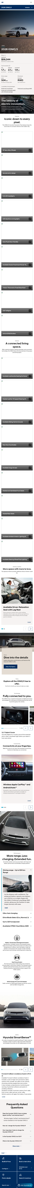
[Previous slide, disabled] (25, 629)
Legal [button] (6, 908)
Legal (29, 622)
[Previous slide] (26, 728)
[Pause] (31, 110)
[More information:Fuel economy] (9, 65)
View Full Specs (10, 667)
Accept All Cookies (17, 1185)
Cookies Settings (17, 1180)
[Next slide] (31, 728)
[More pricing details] (5, 55)
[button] (17, 871)
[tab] (2, 807)
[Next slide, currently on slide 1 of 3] (31, 807)
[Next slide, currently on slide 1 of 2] (31, 629)
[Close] (32, 1162)
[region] (17, 1173)
